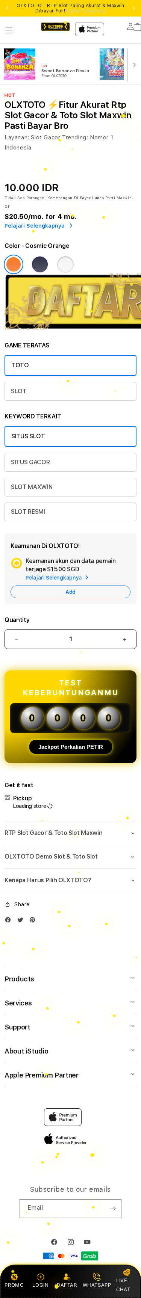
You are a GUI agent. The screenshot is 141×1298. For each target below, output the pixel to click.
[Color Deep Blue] (40, 264)
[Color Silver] (65, 264)
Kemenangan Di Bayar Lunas (75, 197)
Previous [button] (7, 8)
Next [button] (134, 8)
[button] (9, 30)
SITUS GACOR (30, 462)
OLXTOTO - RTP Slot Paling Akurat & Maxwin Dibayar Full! (70, 8)
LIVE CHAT (123, 1284)
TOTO (20, 365)
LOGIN (40, 1285)
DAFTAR (67, 1285)
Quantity (17, 619)
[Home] (55, 27)
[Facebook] (10, 921)
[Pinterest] (34, 921)
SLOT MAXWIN (31, 487)
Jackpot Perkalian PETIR (70, 747)
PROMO (14, 1285)
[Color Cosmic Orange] (14, 264)
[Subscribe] (113, 1208)
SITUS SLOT (28, 436)
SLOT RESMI (28, 511)
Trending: (75, 137)
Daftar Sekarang (86, 11)
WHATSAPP (97, 1285)
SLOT (19, 391)
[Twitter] (22, 921)
